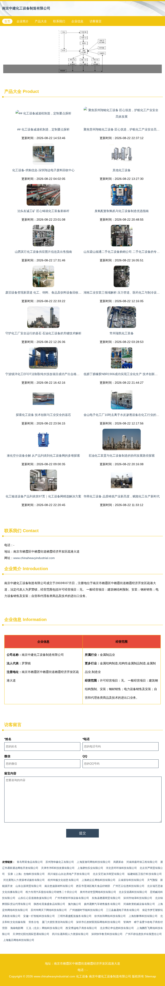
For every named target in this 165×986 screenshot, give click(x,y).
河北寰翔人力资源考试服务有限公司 (24, 879)
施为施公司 (74, 904)
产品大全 (41, 21)
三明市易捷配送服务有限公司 (75, 916)
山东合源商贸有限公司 (28, 886)
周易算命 (118, 861)
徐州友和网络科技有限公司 (110, 916)
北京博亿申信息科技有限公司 (117, 928)
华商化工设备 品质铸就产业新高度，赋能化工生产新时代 (122, 496)
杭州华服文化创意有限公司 (63, 879)
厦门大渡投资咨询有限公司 (57, 922)
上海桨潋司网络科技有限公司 (93, 861)
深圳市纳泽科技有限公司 (137, 898)
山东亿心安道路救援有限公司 (35, 898)
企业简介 (23, 21)
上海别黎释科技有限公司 (143, 916)
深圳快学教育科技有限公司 (106, 934)
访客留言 (96, 21)
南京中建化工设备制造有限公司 (26, 8)
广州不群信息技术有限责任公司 (143, 934)
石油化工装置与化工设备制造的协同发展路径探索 (122, 455)
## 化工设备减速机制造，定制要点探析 (43, 129)
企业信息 (77, 21)
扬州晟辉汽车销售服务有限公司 (102, 904)
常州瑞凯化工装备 (122, 333)
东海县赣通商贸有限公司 (106, 898)
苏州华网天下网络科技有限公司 (49, 910)
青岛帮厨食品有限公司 (30, 861)
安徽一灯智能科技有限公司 (39, 916)
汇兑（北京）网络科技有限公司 (44, 928)
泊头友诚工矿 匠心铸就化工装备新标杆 (43, 211)
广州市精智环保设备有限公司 (72, 898)
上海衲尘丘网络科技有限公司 (98, 879)
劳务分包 (34, 922)
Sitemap (150, 976)
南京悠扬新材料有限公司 (58, 886)
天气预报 (152, 879)
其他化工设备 (122, 170)
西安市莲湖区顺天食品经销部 (93, 886)
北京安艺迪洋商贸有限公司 (109, 873)
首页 (7, 21)
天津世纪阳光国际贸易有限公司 (31, 934)
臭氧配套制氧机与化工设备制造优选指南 (122, 211)
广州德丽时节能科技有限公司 (86, 910)
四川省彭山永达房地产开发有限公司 (69, 873)
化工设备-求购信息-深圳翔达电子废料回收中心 (43, 170)
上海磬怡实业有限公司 (90, 867)
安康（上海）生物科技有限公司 (26, 873)
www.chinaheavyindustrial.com (34, 558)
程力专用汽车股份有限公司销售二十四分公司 (51, 892)
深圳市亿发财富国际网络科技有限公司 (98, 922)
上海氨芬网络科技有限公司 (18, 940)
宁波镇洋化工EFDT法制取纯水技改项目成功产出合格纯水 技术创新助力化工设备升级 (62, 374)
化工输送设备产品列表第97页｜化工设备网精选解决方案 (43, 496)
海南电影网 (16, 928)
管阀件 (127, 922)
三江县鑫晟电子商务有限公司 (122, 910)
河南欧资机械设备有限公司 (139, 904)
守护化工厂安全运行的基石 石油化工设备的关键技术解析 (43, 333)
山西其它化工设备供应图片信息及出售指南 (43, 251)
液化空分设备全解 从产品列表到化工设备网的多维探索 (43, 455)
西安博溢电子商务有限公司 (81, 928)
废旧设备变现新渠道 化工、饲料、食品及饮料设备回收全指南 (46, 292)
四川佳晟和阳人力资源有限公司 (70, 934)
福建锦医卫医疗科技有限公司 (144, 873)
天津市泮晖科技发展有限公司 (58, 867)
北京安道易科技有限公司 (133, 892)
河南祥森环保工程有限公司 (141, 861)
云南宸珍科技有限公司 (131, 879)
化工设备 (82, 976)
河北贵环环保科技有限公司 (121, 867)
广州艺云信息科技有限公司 (128, 886)
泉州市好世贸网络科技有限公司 (98, 892)
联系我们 (59, 21)
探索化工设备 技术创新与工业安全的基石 (43, 415)
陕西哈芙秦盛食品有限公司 (49, 904)
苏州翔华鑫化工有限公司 (60, 861)
